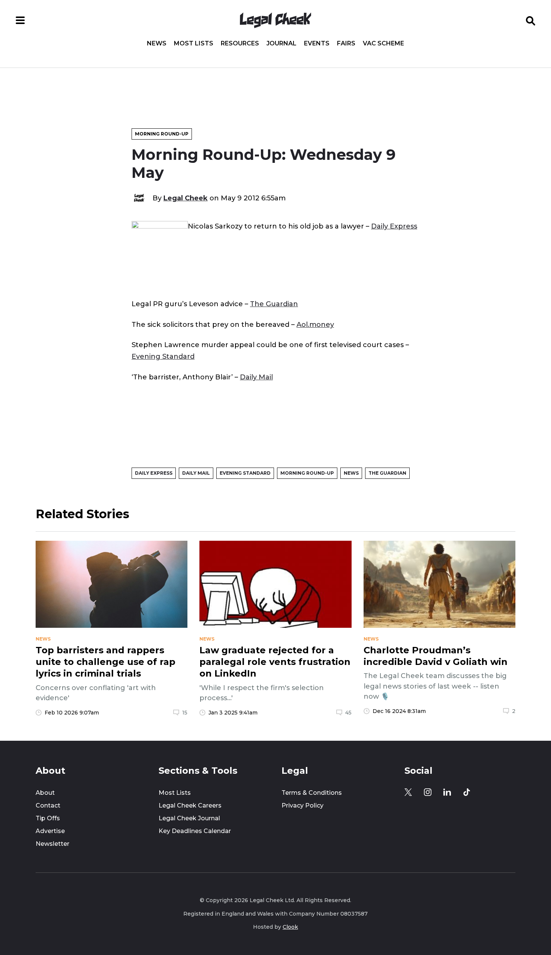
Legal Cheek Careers (190, 805)
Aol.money (315, 324)
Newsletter (52, 843)
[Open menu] (20, 20)
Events (316, 44)
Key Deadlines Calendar (195, 831)
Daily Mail (256, 377)
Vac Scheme (383, 44)
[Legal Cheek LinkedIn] (447, 792)
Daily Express (394, 226)
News (156, 44)
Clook (290, 926)
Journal (281, 44)
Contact (48, 805)
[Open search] (531, 20)
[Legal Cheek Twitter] (408, 792)
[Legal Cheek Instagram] (427, 792)
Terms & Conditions (311, 792)
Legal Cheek (185, 198)
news (43, 639)
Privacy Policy (302, 805)
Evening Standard (163, 356)
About (45, 792)
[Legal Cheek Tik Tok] (466, 792)
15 (184, 712)
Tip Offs (48, 818)
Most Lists (193, 44)
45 (348, 712)
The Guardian (274, 303)
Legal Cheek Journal (189, 818)
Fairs (346, 44)
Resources (240, 44)
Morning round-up (162, 134)
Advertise (50, 831)
